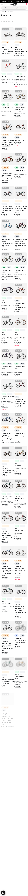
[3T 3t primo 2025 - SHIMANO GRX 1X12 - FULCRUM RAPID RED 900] (20, 65)
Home (2, 11)
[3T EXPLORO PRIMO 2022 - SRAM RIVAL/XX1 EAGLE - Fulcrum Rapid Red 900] (20, 225)
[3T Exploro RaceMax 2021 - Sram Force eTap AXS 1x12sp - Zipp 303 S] (7, 517)
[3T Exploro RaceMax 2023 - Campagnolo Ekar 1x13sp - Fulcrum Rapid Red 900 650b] (7, 552)
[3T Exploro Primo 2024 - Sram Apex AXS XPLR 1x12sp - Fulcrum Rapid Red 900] (20, 321)
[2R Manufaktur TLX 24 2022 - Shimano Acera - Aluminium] (7, 33)
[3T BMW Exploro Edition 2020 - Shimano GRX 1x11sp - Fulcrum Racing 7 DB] (20, 96)
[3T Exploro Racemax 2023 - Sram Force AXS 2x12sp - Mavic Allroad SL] (20, 552)
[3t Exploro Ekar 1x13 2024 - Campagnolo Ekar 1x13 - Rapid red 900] (7, 225)
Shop (6, 11)
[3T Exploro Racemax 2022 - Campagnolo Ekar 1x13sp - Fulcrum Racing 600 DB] (20, 517)
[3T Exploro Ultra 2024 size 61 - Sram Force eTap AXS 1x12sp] (7, 886)
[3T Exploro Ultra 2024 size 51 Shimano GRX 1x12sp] (20, 796)
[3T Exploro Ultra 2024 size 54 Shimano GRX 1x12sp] (7, 826)
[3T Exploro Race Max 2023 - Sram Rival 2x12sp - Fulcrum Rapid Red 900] (7, 485)
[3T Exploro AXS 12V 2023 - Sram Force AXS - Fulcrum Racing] (20, 192)
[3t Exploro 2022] (20, 126)
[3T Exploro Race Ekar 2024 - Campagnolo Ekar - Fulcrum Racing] (7, 452)
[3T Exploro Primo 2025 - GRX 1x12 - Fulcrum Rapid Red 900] (20, 355)
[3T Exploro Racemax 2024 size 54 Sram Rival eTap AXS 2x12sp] (7, 663)
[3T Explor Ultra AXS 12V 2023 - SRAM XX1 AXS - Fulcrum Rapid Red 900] (7, 126)
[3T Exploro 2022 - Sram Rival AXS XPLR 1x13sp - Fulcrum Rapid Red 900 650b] (7, 159)
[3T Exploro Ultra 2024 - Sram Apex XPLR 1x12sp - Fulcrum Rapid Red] (7, 766)
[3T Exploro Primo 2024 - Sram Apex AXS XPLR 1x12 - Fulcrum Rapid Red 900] (7, 321)
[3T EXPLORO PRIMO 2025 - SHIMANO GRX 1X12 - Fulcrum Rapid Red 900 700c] (7, 385)
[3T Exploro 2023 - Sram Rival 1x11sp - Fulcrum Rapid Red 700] (20, 159)
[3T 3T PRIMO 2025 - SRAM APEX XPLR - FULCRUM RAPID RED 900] (7, 96)
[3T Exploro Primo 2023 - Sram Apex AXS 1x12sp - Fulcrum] (20, 258)
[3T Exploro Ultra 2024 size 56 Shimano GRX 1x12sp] (20, 856)
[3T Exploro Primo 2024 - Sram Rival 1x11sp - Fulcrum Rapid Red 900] (7, 355)
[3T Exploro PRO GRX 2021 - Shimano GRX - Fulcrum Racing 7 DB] (7, 419)
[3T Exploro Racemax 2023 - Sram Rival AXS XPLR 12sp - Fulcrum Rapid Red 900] (20, 590)
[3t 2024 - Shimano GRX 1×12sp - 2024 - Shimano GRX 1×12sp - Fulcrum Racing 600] (7, 65)
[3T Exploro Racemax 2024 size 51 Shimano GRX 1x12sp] (20, 627)
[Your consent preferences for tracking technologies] (26, 671)
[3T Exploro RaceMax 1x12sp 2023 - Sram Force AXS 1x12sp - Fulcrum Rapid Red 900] (20, 485)
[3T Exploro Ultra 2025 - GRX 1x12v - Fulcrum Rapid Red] (20, 886)
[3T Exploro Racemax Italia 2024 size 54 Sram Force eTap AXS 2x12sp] (7, 735)
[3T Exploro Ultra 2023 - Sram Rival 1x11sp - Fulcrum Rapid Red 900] (20, 735)
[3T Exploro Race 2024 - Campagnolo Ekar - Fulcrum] (20, 419)
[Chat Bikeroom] (3, 893)
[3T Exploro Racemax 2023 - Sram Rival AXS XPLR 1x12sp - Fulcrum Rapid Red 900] (7, 627)
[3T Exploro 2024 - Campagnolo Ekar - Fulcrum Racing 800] (7, 192)
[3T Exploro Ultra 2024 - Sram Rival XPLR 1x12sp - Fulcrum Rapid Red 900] (20, 766)
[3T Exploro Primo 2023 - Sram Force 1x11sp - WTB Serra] (7, 289)
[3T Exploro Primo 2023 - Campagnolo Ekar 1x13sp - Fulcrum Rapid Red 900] (7, 258)
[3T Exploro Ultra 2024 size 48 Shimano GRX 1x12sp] (7, 796)
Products (11, 11)
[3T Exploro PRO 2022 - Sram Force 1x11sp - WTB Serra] (20, 385)
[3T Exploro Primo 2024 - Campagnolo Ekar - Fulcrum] (20, 289)
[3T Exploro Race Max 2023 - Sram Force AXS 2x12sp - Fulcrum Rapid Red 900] (20, 452)
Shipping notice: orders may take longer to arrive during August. (14, 1)
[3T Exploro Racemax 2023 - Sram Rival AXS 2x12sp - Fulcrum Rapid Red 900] (7, 590)
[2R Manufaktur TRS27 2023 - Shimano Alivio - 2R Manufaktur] (20, 33)
